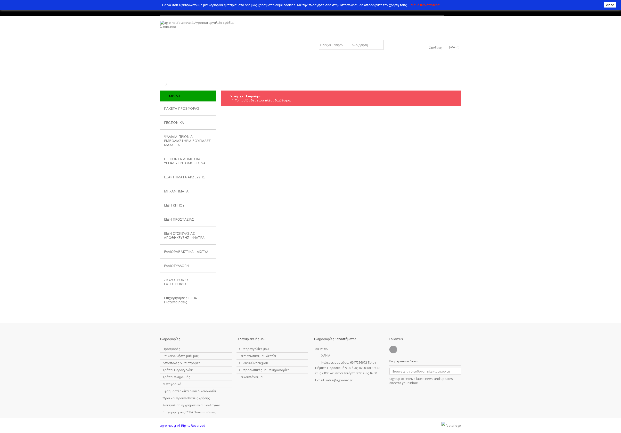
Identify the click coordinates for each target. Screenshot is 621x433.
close (610, 5)
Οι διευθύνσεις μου (253, 363)
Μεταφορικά (172, 384)
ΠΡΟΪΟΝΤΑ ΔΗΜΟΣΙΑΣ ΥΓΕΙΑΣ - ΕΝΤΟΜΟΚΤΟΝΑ (184, 161)
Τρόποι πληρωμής (176, 377)
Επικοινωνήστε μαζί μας (180, 356)
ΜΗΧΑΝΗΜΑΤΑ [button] (176, 191)
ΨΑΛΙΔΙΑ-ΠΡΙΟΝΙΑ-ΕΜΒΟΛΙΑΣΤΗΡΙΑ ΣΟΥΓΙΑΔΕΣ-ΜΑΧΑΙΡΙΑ (188, 140)
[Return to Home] (161, 84)
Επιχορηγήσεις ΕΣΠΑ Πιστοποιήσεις (180, 300)
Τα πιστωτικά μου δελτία (257, 356)
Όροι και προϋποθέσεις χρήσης (186, 398)
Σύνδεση (435, 47)
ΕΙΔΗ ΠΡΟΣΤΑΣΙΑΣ (179, 219)
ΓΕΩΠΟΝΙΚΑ (174, 122)
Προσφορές (171, 349)
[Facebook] (393, 349)
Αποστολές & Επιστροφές (181, 363)
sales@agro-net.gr (338, 380)
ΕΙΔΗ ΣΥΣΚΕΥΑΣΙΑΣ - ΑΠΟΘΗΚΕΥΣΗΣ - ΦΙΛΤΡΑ (184, 235)
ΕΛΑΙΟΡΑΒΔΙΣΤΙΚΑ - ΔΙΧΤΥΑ (186, 251)
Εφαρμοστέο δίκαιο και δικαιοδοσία (189, 391)
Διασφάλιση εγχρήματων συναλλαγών (191, 405)
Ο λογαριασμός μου (251, 339)
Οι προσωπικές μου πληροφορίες (264, 370)
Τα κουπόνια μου (251, 377)
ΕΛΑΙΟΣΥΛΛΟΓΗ (176, 265)
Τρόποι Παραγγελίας (178, 370)
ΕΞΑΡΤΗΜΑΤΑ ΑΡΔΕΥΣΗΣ (184, 177)
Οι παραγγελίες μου (254, 349)
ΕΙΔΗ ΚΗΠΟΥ (174, 205)
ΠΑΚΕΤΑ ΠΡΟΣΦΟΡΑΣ (181, 108)
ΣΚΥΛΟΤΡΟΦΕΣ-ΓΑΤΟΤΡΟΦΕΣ (177, 281)
